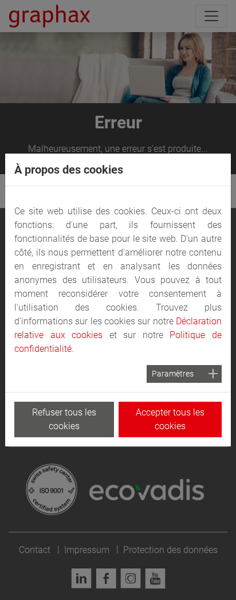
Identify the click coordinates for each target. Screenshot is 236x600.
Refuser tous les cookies (64, 419)
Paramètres (173, 373)
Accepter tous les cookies (170, 419)
